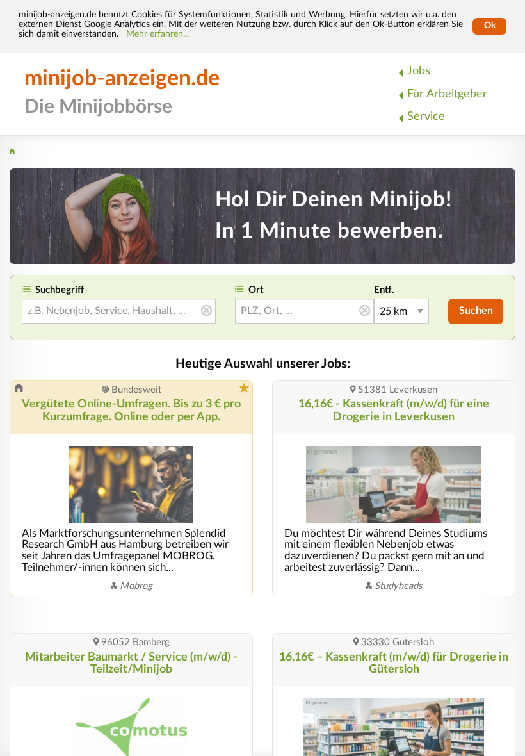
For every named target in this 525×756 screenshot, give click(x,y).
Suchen (476, 311)
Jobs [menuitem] (418, 70)
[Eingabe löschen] (206, 311)
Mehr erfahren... (157, 33)
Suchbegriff (59, 290)
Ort (256, 290)
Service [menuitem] (426, 116)
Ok (490, 25)
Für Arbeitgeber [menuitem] (447, 93)
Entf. (384, 290)
